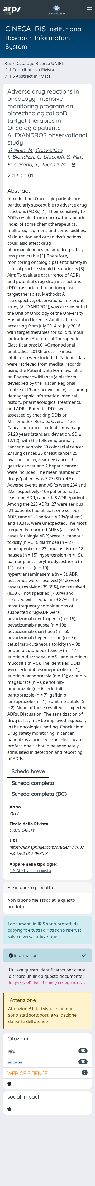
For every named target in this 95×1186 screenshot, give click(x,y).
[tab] (75, 793)
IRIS (7, 63)
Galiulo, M (20, 150)
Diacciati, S (56, 156)
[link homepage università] (56, 9)
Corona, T (26, 164)
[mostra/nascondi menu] (89, 9)
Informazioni (25, 955)
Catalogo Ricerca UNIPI (40, 63)
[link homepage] (14, 9)
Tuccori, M (53, 164)
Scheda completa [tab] (33, 783)
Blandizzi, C (26, 156)
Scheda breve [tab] (28, 771)
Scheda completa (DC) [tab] (39, 793)
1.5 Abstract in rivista (30, 76)
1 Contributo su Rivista (31, 70)
